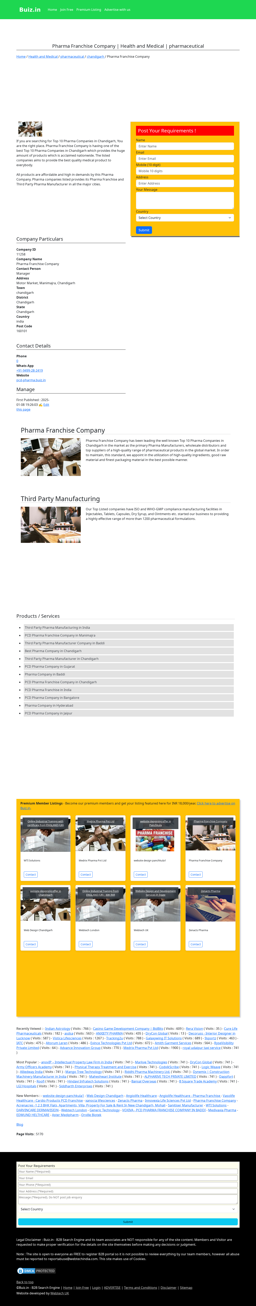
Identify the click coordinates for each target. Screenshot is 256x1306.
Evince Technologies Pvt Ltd (111, 1043)
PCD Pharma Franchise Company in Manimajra (60, 635)
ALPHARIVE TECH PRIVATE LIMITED (170, 1076)
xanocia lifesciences (100, 1100)
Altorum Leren (57, 1043)
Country (142, 211)
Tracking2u (114, 1038)
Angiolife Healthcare (141, 1095)
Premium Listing (88, 9)
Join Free (66, 9)
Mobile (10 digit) (148, 165)
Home (52, 9)
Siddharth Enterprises (75, 1086)
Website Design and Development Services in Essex (155, 893)
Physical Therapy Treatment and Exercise (105, 1067)
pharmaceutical (72, 56)
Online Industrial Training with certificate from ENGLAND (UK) (45, 823)
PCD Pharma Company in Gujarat (50, 666)
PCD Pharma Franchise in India (48, 690)
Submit (144, 230)
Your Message (146, 189)
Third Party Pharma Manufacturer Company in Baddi (65, 643)
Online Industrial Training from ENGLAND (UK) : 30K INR (100, 893)
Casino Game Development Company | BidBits (128, 1028)
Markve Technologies (151, 1062)
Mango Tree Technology (83, 1072)
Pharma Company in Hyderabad (49, 705)
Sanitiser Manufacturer (185, 1105)
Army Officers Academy (34, 1067)
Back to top (25, 1282)
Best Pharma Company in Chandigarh (53, 651)
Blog (19, 1124)
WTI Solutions (216, 1105)
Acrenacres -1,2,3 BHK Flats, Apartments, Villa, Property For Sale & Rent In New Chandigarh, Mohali (90, 1105)
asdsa (68, 1033)
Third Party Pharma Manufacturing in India (57, 627)
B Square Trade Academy (198, 1081)
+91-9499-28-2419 (29, 370)
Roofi (41, 1081)
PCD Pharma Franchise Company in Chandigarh (61, 682)
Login (96, 1287)
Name (140, 140)
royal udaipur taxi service (202, 1048)
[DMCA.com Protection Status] (36, 1270)
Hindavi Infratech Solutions (88, 1081)
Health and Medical (43, 56)
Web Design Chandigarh (105, 1095)
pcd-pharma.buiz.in (31, 380)
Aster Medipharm (65, 1115)
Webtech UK (59, 1293)
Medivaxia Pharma (222, 1110)
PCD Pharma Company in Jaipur (48, 713)
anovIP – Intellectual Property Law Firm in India (76, 1062)
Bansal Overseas (143, 1081)
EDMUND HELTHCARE (32, 1115)
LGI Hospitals (26, 1086)
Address (142, 177)
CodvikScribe (169, 1067)
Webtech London (74, 1110)
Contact (31, 874)
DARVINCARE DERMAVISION (37, 1110)
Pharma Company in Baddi (45, 674)
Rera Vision (194, 1028)
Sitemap (186, 1287)
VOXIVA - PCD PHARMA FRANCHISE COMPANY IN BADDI (164, 1110)
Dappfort (226, 1076)
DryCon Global (157, 1033)
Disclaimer (169, 1287)
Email (140, 152)
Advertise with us (117, 9)
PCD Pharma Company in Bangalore (52, 697)
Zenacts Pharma (210, 891)
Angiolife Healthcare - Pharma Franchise (190, 1095)
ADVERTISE (112, 1287)
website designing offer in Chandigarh (45, 893)
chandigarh (96, 56)
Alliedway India (31, 1072)
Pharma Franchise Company (210, 821)
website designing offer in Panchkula (155, 823)
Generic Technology (105, 1110)
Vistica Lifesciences (67, 1038)
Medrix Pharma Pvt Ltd (100, 821)
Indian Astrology (57, 1028)
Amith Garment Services (173, 1043)
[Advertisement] (128, 92)
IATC (19, 1043)
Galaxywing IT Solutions (164, 1038)
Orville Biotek (91, 1115)
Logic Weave (211, 1067)
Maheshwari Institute (105, 1076)
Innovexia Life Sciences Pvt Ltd (168, 1100)
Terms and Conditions (140, 1287)
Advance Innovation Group (80, 1048)
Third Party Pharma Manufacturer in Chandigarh (62, 658)
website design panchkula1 (63, 1095)
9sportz (210, 1038)
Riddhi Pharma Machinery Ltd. (147, 1072)
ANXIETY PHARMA (109, 1033)
